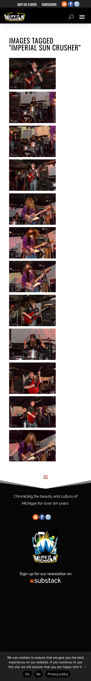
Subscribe (49, 5)
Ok (27, 674)
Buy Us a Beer (27, 5)
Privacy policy (58, 674)
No (38, 674)
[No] (85, 666)
